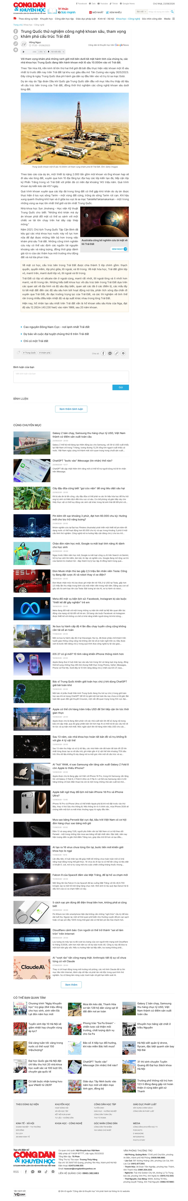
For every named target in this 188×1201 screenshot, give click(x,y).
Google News (129, 3)
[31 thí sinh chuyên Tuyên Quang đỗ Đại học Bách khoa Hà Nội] (129, 1067)
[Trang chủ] (15, 18)
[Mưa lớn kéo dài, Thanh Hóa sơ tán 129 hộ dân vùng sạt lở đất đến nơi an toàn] (75, 1009)
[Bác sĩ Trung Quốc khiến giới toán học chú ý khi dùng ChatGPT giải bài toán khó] (32, 691)
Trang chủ (17, 25)
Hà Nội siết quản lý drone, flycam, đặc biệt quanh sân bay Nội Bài (155, 1046)
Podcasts (137, 1130)
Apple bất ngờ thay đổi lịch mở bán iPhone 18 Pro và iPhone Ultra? (88, 794)
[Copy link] (15, 44)
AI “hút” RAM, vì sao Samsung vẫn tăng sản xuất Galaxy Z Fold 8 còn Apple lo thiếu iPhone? (91, 766)
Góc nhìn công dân (152, 18)
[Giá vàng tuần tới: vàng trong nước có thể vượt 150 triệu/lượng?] (20, 1048)
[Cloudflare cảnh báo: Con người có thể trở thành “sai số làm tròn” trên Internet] (32, 940)
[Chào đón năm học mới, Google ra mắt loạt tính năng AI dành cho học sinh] (32, 553)
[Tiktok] (46, 1173)
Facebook (82, 3)
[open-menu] (173, 18)
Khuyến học (46, 18)
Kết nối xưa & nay (63, 1114)
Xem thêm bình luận (71, 409)
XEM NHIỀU (115, 12)
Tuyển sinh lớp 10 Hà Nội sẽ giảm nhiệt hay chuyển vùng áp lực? (45, 1028)
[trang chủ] (44, 8)
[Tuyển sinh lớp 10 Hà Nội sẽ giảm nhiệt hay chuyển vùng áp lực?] (20, 1029)
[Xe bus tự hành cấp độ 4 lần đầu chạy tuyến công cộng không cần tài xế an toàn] (32, 636)
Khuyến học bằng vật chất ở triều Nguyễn (154, 1026)
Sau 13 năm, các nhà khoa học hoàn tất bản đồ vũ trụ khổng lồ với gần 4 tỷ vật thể (90, 738)
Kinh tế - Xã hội (106, 18)
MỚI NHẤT (97, 12)
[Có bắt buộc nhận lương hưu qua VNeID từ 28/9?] (20, 1086)
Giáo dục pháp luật (86, 18)
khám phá (45, 352)
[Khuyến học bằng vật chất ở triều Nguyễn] (129, 1029)
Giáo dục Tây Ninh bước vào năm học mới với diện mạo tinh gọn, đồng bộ (99, 1085)
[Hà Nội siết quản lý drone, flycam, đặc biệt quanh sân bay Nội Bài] (129, 1048)
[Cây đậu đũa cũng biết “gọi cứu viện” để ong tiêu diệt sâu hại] (32, 498)
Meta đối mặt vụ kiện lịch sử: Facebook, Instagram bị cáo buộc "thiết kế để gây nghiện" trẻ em (89, 600)
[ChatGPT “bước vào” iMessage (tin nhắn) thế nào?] (32, 470)
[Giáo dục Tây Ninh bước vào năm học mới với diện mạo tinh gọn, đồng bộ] (75, 1086)
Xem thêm (71, 984)
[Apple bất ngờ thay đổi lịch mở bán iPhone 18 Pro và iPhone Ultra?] (32, 802)
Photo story (139, 1140)
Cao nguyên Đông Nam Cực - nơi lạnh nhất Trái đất (56, 327)
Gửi (121, 387)
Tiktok (115, 3)
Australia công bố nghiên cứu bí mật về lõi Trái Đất (105, 242)
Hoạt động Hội (61, 1108)
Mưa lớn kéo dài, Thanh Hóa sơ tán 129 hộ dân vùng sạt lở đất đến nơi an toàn (100, 1008)
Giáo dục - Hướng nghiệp (105, 1111)
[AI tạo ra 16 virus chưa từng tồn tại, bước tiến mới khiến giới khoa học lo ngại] (32, 857)
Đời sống (20, 1130)
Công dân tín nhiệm (103, 1127)
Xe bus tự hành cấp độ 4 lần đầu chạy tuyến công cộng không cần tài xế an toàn (89, 628)
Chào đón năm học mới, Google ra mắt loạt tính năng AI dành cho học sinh (89, 545)
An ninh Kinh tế (23, 1137)
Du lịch (19, 1133)
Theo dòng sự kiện (28, 18)
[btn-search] (172, 12)
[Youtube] (39, 1173)
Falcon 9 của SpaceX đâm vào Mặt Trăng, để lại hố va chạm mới (90, 874)
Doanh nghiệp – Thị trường (28, 1127)
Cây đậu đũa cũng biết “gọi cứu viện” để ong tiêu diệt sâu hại (89, 488)
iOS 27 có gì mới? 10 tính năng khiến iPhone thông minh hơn (88, 654)
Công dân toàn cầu (103, 1114)
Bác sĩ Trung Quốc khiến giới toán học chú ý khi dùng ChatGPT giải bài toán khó (90, 683)
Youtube (104, 3)
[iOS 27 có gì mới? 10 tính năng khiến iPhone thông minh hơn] (32, 664)
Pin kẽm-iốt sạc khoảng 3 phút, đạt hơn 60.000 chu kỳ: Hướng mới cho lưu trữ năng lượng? (90, 517)
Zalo (94, 3)
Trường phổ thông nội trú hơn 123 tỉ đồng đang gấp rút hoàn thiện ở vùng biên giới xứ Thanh (155, 1086)
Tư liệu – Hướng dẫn (64, 1118)
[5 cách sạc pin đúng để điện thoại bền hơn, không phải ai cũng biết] (32, 912)
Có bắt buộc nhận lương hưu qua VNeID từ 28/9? (45, 1083)
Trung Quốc (30, 352)
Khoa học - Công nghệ (128, 18)
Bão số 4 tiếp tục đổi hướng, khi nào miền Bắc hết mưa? (100, 1044)
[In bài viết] (15, 51)
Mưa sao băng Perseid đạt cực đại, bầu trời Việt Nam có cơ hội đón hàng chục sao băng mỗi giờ (89, 821)
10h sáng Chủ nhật (102, 1130)
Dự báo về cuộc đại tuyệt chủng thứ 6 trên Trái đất (56, 334)
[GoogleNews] (52, 1173)
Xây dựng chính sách (143, 1108)
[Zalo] (15, 37)
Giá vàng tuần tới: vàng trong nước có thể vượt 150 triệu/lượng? (45, 1046)
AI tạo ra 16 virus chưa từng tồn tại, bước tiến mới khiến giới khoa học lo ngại (88, 849)
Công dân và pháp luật (143, 1111)
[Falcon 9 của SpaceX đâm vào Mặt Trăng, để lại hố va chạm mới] (32, 885)
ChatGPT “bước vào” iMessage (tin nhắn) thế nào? (82, 460)
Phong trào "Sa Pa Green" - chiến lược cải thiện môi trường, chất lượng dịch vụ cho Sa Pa (99, 1028)
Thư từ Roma (100, 1118)
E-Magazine (138, 1133)
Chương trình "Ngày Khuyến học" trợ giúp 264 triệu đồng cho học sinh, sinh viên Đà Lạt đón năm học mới (45, 1009)
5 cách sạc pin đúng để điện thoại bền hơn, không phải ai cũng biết (90, 904)
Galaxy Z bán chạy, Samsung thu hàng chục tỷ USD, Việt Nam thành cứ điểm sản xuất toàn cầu (89, 435)
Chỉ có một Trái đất (36, 341)
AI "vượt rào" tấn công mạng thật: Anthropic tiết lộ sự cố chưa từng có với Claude (89, 959)
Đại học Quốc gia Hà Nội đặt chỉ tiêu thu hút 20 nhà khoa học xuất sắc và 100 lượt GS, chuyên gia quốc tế (45, 1066)
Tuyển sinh (99, 1108)
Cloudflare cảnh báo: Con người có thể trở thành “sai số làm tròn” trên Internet (88, 932)
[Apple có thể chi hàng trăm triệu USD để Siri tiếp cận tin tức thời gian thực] (32, 719)
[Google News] (122, 45)
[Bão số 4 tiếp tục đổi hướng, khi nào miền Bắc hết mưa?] (75, 1048)
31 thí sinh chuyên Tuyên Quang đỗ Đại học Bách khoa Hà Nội (154, 1065)
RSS (16, 1171)
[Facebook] (15, 33)
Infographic (138, 1137)
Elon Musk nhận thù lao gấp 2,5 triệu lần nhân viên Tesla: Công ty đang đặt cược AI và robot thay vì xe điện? (90, 573)
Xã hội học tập (61, 1111)
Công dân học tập (64, 18)
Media (167, 18)
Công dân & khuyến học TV (145, 1127)
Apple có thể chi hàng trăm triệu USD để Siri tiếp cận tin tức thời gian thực (91, 711)
